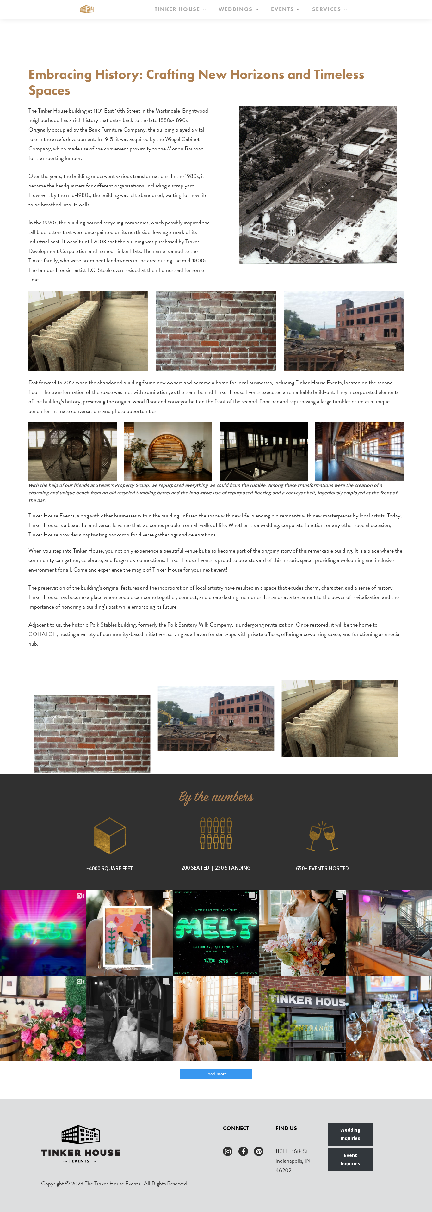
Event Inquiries (350, 1159)
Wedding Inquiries (350, 1134)
